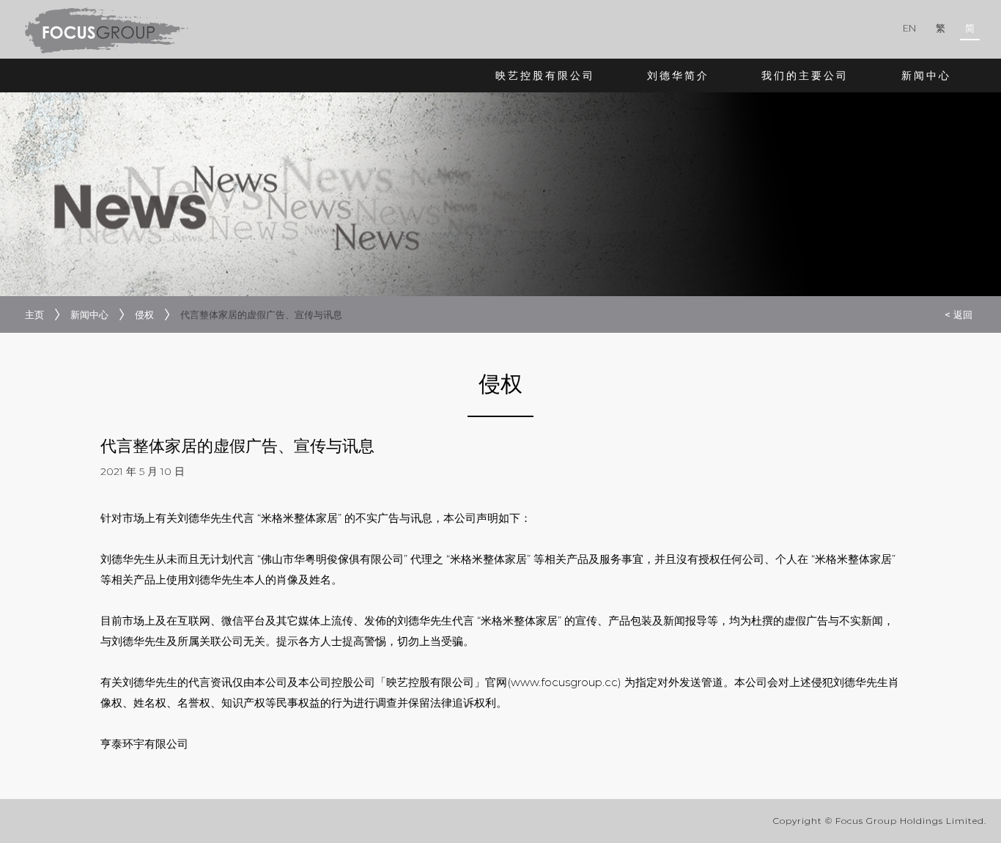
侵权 (144, 314)
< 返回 (958, 314)
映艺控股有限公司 (545, 75)
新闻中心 (926, 75)
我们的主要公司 (805, 75)
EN (909, 28)
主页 (34, 314)
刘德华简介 (678, 75)
